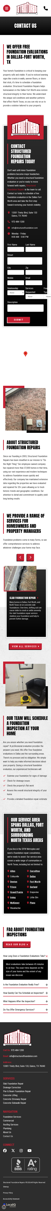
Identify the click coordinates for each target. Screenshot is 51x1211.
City (9, 267)
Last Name (30, 244)
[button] (6, 8)
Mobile (10, 278)
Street (10, 255)
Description (12, 302)
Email (28, 278)
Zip (27, 267)
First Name (12, 244)
